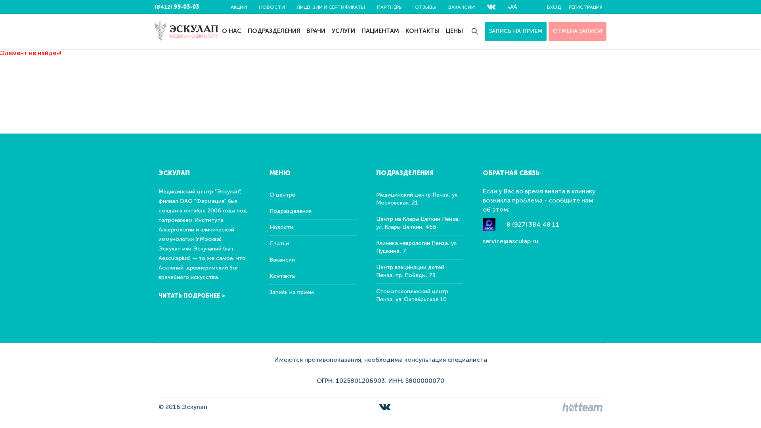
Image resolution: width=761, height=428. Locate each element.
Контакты (422, 30)
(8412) (177, 7)
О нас (231, 30)
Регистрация (585, 7)
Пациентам (380, 30)
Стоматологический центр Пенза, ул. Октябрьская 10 (412, 295)
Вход (554, 7)
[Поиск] (475, 31)
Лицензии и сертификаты (331, 7)
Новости (272, 7)
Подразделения (274, 30)
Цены (454, 30)
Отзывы (425, 7)
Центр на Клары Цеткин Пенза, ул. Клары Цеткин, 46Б (418, 223)
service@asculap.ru (510, 241)
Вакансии (461, 7)
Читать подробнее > (192, 295)
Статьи (279, 243)
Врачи (315, 30)
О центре (282, 194)
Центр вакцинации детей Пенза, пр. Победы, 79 (410, 271)
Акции (239, 7)
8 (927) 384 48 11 (533, 224)
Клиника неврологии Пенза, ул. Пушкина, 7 (417, 247)
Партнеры (390, 7)
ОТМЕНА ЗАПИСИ (577, 31)
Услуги (343, 30)
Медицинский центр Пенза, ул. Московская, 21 (417, 198)
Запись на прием (515, 31)
